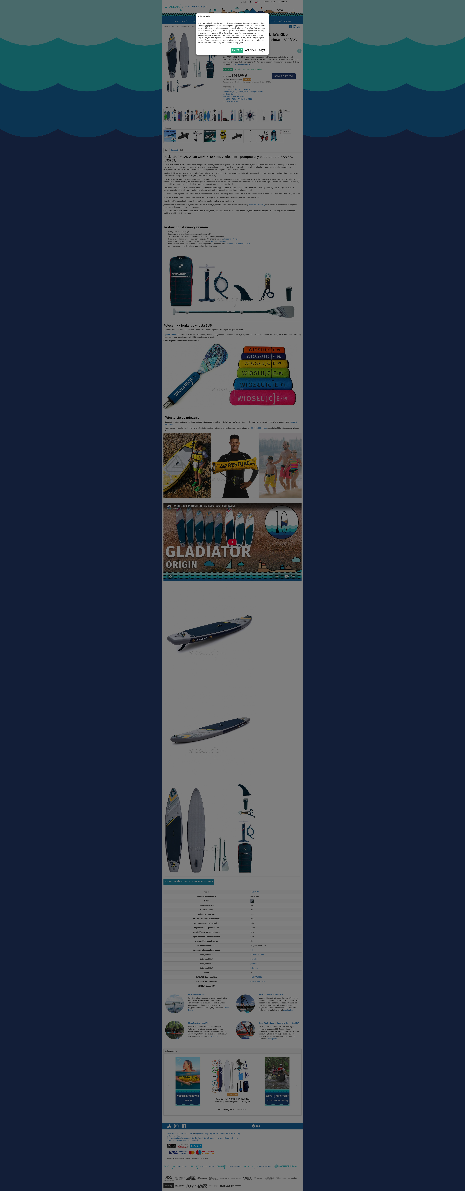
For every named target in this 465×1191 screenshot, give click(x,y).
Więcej (262, 50)
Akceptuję (237, 50)
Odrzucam (250, 50)
